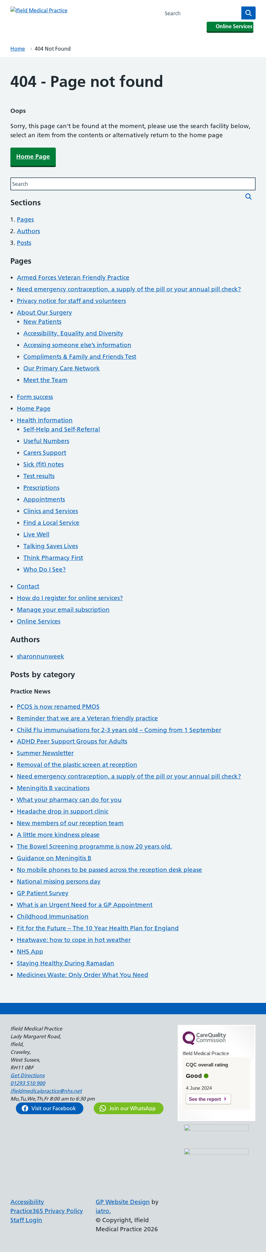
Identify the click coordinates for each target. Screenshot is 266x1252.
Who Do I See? (44, 569)
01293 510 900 (27, 1083)
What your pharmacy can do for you (69, 799)
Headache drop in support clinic (62, 811)
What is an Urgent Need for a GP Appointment (84, 905)
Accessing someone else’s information (77, 345)
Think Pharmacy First (53, 557)
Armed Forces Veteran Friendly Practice (73, 277)
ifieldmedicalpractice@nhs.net (46, 1091)
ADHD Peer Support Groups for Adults (72, 741)
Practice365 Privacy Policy (46, 1211)
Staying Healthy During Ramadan (65, 963)
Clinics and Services (50, 511)
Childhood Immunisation (53, 916)
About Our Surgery (44, 312)
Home (17, 48)
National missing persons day (59, 881)
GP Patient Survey (42, 893)
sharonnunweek (40, 656)
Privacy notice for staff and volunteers (71, 301)
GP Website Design (123, 1202)
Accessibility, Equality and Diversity (73, 333)
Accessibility (27, 1202)
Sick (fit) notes (43, 464)
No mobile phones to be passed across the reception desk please (109, 869)
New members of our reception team (70, 823)
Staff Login (26, 1220)
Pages (25, 219)
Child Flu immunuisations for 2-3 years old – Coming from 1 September (119, 730)
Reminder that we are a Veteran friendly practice (87, 718)
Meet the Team (45, 380)
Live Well (36, 534)
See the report (205, 1099)
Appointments (44, 499)
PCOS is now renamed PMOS (58, 706)
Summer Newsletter (45, 753)
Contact (28, 586)
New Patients (42, 321)
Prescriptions (41, 487)
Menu (148, 13)
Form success (35, 397)
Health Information (45, 420)
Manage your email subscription (63, 609)
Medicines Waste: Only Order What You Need (82, 975)
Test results (38, 476)
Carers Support (44, 452)
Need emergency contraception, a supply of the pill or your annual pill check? (129, 289)
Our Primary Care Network (61, 368)
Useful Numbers (46, 441)
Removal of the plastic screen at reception (77, 764)
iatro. (103, 1211)
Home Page (33, 156)
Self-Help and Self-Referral (61, 429)
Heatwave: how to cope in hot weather (74, 940)
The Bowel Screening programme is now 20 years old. (94, 846)
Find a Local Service (51, 522)
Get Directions (27, 1075)
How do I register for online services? (70, 598)
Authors (28, 231)
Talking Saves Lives (50, 546)
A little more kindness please (58, 834)
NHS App (30, 951)
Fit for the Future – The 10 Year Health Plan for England (98, 928)
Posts (24, 243)
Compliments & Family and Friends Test (79, 356)
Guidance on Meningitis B (54, 858)
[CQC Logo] (204, 1043)
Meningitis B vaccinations (53, 788)
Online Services (38, 621)
